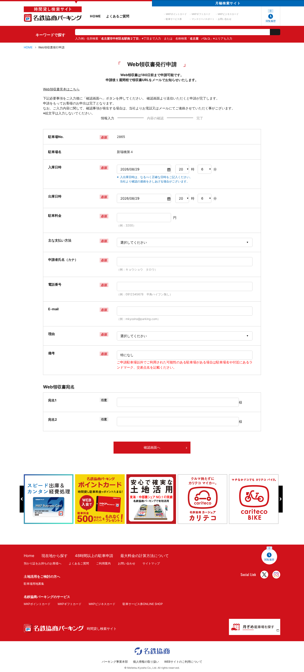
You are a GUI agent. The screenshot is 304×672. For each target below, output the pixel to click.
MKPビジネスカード (228, 14)
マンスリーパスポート (203, 19)
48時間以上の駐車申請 (94, 555)
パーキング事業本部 (115, 661)
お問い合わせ (224, 19)
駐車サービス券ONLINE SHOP (143, 604)
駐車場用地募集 (34, 583)
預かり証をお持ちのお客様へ (42, 563)
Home (29, 555)
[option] (49, 499)
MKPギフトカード (201, 14)
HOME (95, 16)
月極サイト (228, 3)
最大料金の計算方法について (144, 555)
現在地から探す (55, 555)
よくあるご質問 (117, 16)
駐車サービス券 (174, 19)
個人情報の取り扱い (146, 661)
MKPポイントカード (176, 14)
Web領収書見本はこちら (61, 89)
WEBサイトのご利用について (183, 661)
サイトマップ (151, 563)
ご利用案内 (103, 563)
